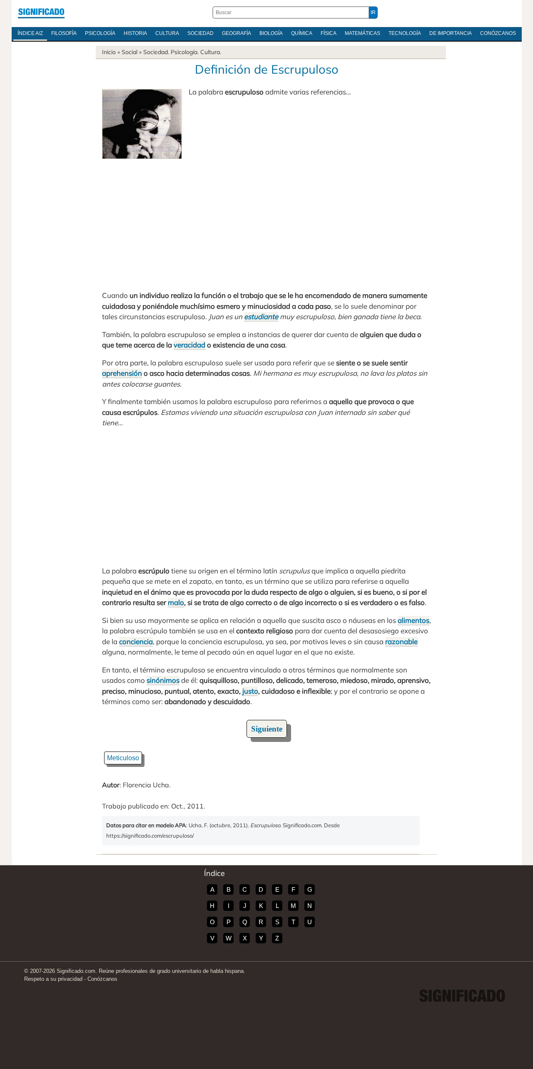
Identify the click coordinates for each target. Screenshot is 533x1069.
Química (301, 33)
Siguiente (266, 728)
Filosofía (64, 33)
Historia (135, 33)
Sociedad (200, 33)
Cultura (167, 33)
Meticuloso (123, 757)
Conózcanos (498, 33)
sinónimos (163, 680)
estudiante (261, 316)
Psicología (100, 33)
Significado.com (41, 12)
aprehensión (122, 373)
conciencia (136, 641)
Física (328, 33)
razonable (401, 641)
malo (176, 602)
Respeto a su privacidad (53, 979)
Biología (271, 33)
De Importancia (450, 33)
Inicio (109, 52)
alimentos (413, 620)
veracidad (189, 344)
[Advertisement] (266, 221)
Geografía (236, 33)
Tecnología (405, 33)
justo (250, 691)
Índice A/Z (30, 33)
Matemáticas (362, 33)
